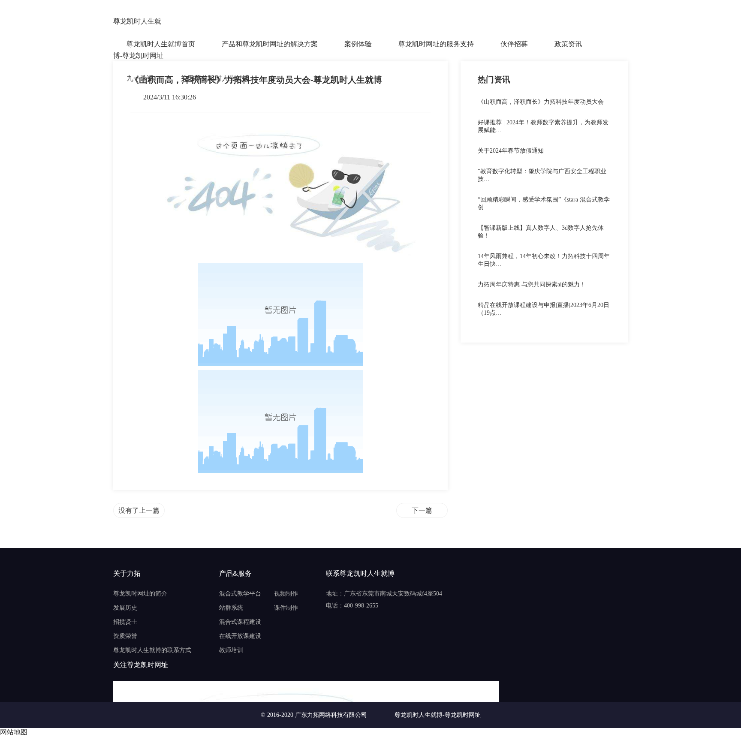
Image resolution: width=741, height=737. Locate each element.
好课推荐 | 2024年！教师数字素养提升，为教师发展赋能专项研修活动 (422, 510)
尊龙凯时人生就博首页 (161, 44)
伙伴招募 (514, 44)
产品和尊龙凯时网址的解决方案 (270, 44)
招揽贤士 (125, 622)
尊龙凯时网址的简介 (140, 593)
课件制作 (286, 608)
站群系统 (231, 608)
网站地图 (13, 732)
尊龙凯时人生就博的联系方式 (152, 650)
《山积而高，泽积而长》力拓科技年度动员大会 (541, 102)
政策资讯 (568, 44)
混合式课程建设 (240, 622)
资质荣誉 (125, 636)
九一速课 (140, 78)
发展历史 (125, 608)
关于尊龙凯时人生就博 (215, 78)
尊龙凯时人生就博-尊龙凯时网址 (138, 22)
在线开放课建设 (240, 636)
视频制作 (286, 593)
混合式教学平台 (240, 593)
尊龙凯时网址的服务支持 (436, 44)
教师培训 (231, 650)
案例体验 (358, 44)
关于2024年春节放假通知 (511, 150)
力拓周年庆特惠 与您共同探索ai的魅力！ (532, 284)
